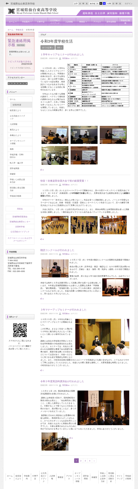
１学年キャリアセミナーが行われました (62, 54)
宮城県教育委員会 (19, 216)
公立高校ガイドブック (20, 231)
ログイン (128, 3)
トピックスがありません (20, 61)
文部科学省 (20, 226)
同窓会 (20, 208)
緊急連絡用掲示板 (19, 42)
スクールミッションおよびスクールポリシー (20, 239)
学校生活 (19, 29)
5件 (59, 47)
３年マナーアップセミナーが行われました (63, 309)
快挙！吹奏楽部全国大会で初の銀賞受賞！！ (64, 180)
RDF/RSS (20, 45)
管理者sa (65, 58)
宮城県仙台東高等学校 (23, 3)
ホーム (10, 29)
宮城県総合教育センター (20, 221)
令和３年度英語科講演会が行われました (62, 381)
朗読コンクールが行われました (57, 250)
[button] (13, 21)
